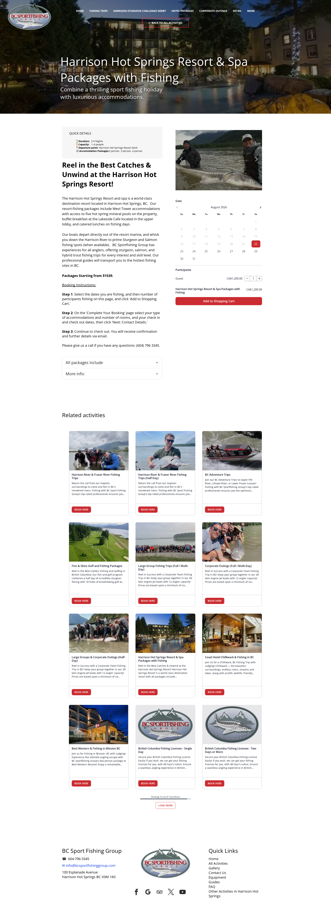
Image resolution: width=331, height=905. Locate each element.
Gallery (214, 868)
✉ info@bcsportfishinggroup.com (89, 865)
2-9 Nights (96, 141)
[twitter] (171, 892)
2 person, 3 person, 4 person (125, 151)
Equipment (217, 877)
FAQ (212, 886)
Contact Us (217, 872)
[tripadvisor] (159, 892)
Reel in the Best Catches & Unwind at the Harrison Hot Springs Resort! (109, 174)
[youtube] (182, 892)
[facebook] (136, 892)
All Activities (218, 863)
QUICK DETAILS (80, 133)
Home (213, 858)
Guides (214, 882)
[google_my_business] (148, 892)
